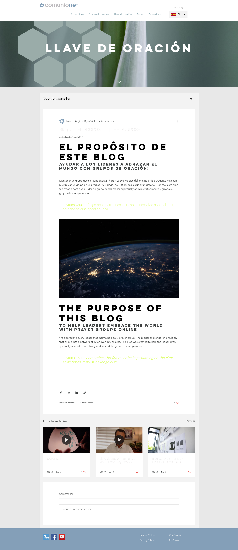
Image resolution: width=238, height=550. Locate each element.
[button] (99, 14)
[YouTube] (62, 537)
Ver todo (191, 420)
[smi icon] (46, 537)
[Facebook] (54, 537)
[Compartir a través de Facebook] (60, 392)
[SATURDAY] (66, 440)
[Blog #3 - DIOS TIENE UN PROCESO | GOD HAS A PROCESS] (171, 440)
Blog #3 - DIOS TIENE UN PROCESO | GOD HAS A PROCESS (168, 460)
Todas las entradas (56, 99)
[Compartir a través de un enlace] (84, 392)
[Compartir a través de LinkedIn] (76, 392)
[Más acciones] (177, 121)
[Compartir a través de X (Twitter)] (68, 392)
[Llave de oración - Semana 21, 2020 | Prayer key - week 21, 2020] (119, 440)
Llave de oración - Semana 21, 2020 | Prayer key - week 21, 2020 (118, 460)
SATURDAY (54, 458)
